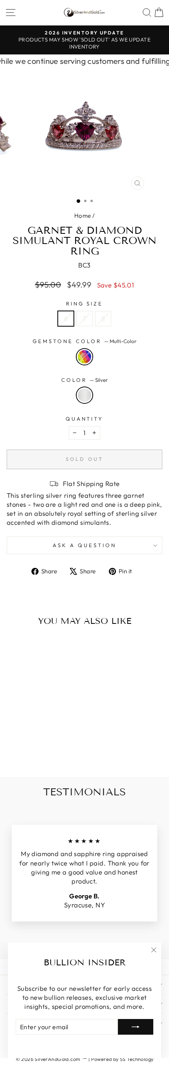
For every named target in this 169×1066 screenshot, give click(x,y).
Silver (84, 395)
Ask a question (84, 545)
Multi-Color (84, 357)
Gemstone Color (84, 341)
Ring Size (84, 303)
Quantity (85, 419)
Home (82, 215)
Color (84, 380)
